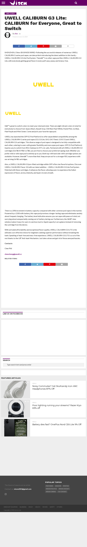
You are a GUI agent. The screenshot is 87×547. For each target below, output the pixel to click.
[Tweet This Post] (31, 45)
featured (49, 486)
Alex (16, 34)
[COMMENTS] (68, 45)
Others (59, 507)
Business (23, 507)
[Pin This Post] (43, 45)
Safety (52, 507)
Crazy (31, 507)
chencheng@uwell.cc (13, 254)
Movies (44, 507)
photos (66, 486)
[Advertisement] (43, 192)
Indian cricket (64, 489)
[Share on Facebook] (19, 45)
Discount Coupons (10, 507)
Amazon (58, 486)
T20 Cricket (62, 491)
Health (37, 507)
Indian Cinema (51, 491)
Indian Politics (51, 489)
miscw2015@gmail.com (22, 489)
